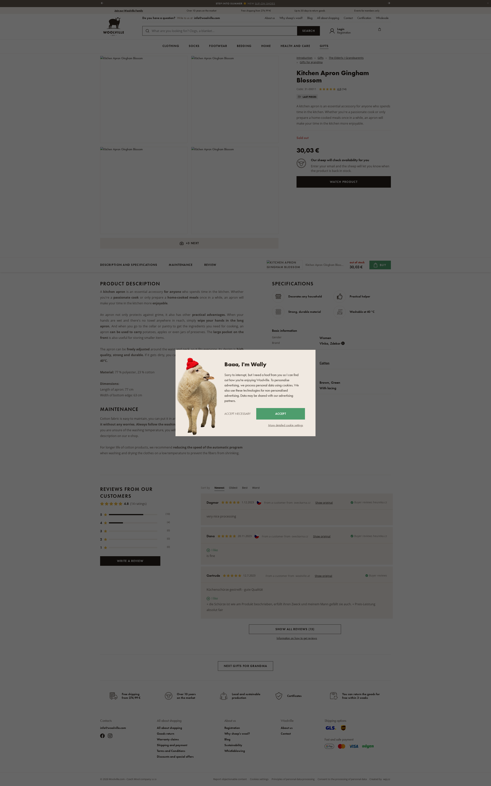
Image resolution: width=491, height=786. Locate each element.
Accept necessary (237, 414)
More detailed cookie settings (285, 425)
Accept (280, 414)
